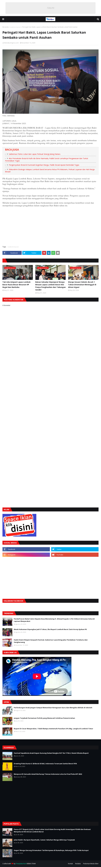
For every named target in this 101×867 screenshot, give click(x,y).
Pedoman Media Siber (91, 864)
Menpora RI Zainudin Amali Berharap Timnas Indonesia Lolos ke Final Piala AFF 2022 (48, 774)
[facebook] (26, 549)
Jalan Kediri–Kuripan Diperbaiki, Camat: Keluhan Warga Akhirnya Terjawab (44, 840)
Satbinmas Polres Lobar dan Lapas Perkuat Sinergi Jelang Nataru (34, 154)
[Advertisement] (50, 226)
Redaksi (78, 864)
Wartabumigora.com (11, 43)
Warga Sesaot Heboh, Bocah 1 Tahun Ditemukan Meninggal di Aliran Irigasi (82, 284)
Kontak (70, 864)
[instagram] (26, 555)
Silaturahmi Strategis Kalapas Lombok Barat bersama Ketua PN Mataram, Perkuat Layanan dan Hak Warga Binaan (50, 170)
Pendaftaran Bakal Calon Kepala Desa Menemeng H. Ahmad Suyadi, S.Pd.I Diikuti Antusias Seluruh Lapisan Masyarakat (54, 620)
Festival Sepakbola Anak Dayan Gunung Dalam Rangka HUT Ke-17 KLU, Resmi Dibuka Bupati (51, 753)
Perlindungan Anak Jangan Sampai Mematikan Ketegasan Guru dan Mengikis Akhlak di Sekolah (53, 707)
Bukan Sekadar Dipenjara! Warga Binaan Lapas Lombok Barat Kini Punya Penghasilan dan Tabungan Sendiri (50, 286)
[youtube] (75, 555)
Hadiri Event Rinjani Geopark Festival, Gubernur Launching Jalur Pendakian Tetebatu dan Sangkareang (51, 641)
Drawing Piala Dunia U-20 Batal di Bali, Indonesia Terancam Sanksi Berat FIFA (45, 763)
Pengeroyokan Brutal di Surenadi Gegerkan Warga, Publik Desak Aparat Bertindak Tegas (44, 165)
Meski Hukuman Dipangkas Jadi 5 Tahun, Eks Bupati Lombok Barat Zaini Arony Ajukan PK (50, 629)
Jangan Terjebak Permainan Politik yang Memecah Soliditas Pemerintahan (44, 718)
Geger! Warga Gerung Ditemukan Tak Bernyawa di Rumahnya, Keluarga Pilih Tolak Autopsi (51, 850)
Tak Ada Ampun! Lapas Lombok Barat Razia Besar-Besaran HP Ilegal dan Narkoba (16, 284)
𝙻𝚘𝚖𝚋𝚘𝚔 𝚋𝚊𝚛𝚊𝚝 (15, 27)
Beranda (5, 27)
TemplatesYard (21, 864)
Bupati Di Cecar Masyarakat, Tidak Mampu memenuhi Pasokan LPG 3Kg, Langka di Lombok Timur (53, 728)
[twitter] (75, 549)
